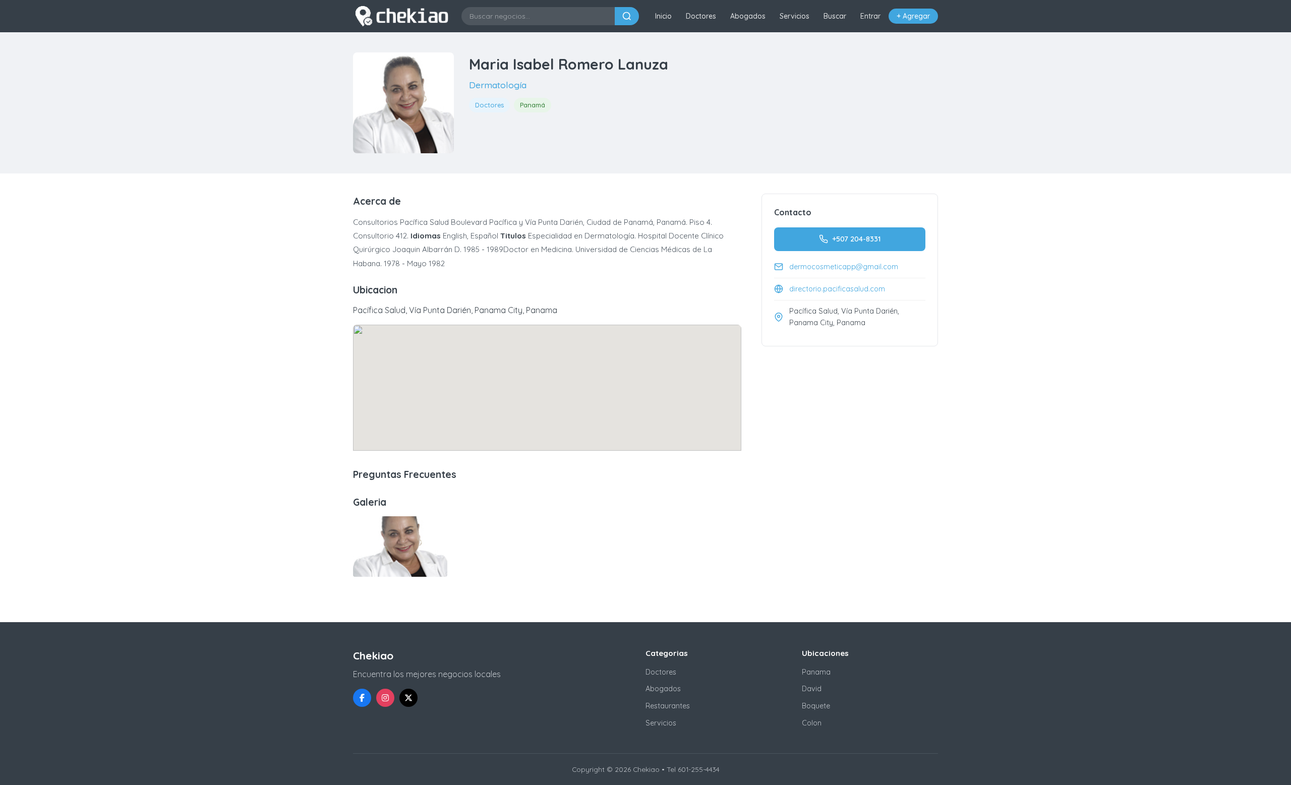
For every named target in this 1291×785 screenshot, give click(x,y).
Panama (816, 672)
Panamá (532, 105)
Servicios (794, 16)
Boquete (816, 705)
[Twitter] (408, 698)
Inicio (663, 16)
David (811, 688)
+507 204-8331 (856, 239)
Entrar (870, 16)
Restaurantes (668, 705)
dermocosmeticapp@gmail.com (843, 266)
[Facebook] (362, 698)
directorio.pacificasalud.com (837, 288)
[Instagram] (385, 698)
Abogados (748, 16)
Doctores (701, 16)
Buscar (835, 16)
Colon (811, 723)
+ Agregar (913, 16)
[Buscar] (627, 16)
